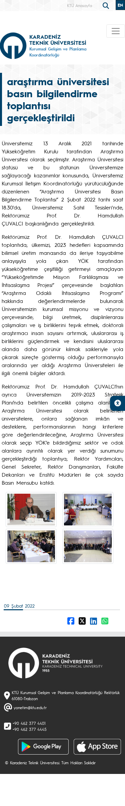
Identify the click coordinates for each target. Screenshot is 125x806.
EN (120, 5)
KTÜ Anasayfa (79, 5)
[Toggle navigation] (115, 31)
